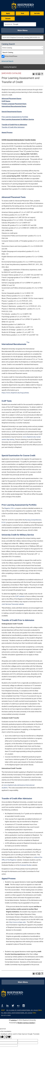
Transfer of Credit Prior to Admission (14, 124)
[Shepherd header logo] (22, 5)
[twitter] (14, 1005)
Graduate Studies (26, 865)
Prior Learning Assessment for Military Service (18, 119)
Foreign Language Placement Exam (14, 104)
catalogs (14, 1020)
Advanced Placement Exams (11, 98)
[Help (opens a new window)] (42, 74)
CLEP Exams (6, 101)
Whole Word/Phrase (11, 56)
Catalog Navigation (10, 67)
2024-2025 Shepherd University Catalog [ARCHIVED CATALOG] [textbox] (22, 37)
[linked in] (9, 1005)
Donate (7, 18)
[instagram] (25, 1005)
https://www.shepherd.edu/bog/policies (15, 393)
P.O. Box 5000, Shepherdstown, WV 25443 (16, 1013)
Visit (22, 13)
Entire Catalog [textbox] (7, 48)
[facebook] (3, 1005)
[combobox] (22, 37)
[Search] (41, 52)
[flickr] (19, 1005)
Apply (8, 13)
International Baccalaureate (11, 106)
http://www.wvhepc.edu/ (17, 922)
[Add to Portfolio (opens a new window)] (33, 74)
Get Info (37, 13)
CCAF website (19, 596)
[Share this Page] (36, 74)
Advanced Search (7, 61)
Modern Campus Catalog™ (26, 1023)
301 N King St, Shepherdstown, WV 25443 (22, 1010)
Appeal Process (7, 132)
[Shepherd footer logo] (12, 993)
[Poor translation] (7, 1037)
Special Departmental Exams (12, 111)
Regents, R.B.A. (9, 508)
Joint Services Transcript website (13, 604)
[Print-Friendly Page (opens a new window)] (39, 74)
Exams (23, 106)
